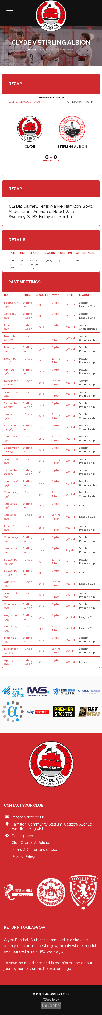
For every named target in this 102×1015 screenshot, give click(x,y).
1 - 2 (41, 539)
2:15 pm (70, 550)
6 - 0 (41, 650)
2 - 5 (41, 371)
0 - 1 (41, 382)
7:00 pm (70, 572)
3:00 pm (70, 304)
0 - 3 (41, 505)
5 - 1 (41, 561)
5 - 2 (41, 494)
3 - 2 (41, 315)
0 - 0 (41, 416)
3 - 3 (41, 617)
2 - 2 (41, 438)
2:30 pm (70, 483)
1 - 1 (41, 338)
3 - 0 (41, 304)
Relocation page (57, 968)
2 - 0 (41, 360)
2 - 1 (41, 472)
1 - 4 (41, 550)
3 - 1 (41, 326)
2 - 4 (41, 483)
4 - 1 (41, 628)
